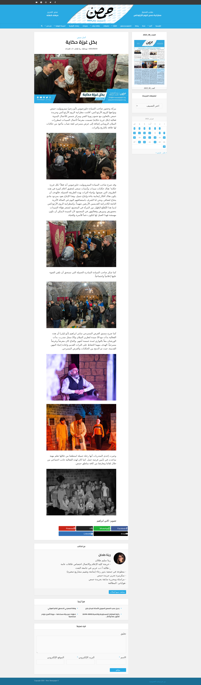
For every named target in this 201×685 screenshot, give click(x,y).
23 (155, 142)
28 (164, 147)
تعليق (123, 633)
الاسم (122, 657)
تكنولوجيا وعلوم (125, 26)
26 (139, 142)
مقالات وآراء (96, 26)
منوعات (85, 26)
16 (155, 137)
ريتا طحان (77, 49)
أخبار (150, 26)
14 (164, 137)
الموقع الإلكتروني (55, 657)
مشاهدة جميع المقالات (117, 592)
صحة (143, 26)
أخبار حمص (81, 37)
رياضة (137, 26)
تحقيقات (106, 26)
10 (150, 133)
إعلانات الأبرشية (74, 26)
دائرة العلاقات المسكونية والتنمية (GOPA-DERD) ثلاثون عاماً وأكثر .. (101, 615)
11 (144, 133)
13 (134, 133)
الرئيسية (158, 26)
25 (144, 142)
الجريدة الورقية (60, 26)
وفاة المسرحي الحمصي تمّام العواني (62, 608)
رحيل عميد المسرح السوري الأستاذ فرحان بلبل (102, 608)
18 (144, 137)
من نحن (49, 26)
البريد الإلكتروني (85, 657)
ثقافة (115, 26)
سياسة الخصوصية (155, 681)
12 (139, 133)
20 (134, 137)
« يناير (165, 153)
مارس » (158, 153)
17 (150, 137)
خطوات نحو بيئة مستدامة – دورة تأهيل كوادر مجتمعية (58, 615)
